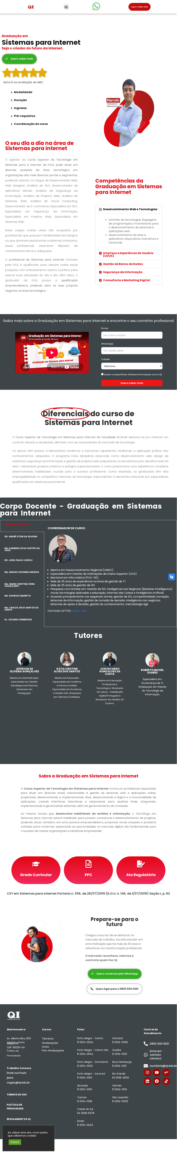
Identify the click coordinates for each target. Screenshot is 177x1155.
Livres (45, 1046)
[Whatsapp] (96, 6)
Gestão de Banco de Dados (123, 264)
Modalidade (23, 92)
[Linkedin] (147, 1081)
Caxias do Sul (85, 1109)
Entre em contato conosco (156, 1054)
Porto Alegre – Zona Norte (92, 1062)
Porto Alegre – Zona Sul (91, 1073)
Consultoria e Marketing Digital (126, 280)
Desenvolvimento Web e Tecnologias (130, 209)
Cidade (105, 359)
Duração (20, 100)
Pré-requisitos (24, 116)
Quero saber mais (132, 383)
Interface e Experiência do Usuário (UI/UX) (128, 254)
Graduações (50, 1043)
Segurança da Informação (122, 272)
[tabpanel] (110, 573)
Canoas (82, 1097)
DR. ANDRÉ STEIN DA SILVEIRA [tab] (20, 536)
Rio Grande (118, 1073)
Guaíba (116, 1050)
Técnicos (48, 1038)
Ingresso (20, 108)
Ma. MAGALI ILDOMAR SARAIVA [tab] (21, 572)
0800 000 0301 (159, 1044)
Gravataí (117, 1038)
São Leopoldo (120, 1097)
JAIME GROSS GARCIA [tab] (16, 524)
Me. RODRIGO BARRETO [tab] (17, 595)
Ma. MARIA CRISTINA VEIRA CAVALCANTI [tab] (19, 585)
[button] (66, 7)
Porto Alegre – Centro (90, 1038)
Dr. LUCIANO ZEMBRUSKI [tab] (18, 619)
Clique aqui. (80, 611)
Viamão (117, 1085)
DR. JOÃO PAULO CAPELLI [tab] (18, 560)
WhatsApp (107, 343)
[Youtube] (157, 1072)
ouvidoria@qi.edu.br (163, 1066)
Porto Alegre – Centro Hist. (93, 1050)
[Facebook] (157, 1081)
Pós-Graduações (53, 1050)
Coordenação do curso (31, 124)
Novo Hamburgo (122, 1062)
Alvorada (82, 1085)
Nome (104, 328)
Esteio (80, 1121)
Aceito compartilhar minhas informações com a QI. (132, 374)
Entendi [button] (15, 1142)
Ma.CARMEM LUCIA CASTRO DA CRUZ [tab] (22, 549)
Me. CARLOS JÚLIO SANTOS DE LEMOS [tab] (21, 608)
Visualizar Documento (35, 870)
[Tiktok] (166, 1081)
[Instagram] (147, 1072)
